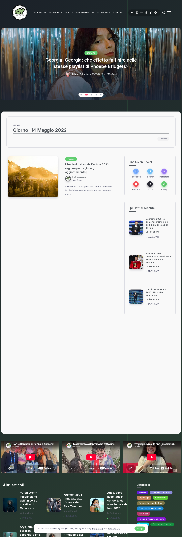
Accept (139, 528)
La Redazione (79, 177)
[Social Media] (132, 12)
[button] (81, 94)
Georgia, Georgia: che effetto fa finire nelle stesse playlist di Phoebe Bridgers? (91, 63)
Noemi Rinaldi (70, 511)
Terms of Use (114, 528)
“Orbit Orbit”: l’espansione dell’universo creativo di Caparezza (29, 500)
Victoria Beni (26, 513)
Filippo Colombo (80, 74)
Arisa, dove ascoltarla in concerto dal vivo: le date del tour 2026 (117, 500)
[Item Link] (33, 176)
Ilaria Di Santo (153, 232)
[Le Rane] (19, 12)
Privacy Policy (96, 528)
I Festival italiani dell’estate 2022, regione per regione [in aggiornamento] (87, 168)
